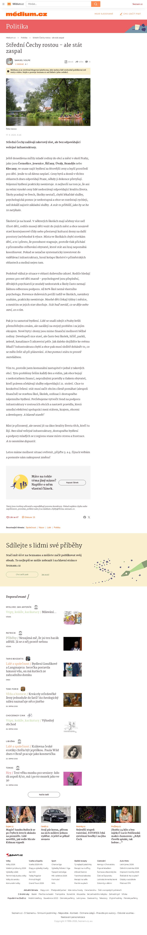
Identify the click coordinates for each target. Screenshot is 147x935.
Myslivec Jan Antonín (18, 607)
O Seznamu (30, 913)
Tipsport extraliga (59, 872)
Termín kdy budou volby (16, 876)
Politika (57, 527)
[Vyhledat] (95, 4)
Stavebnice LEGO (50, 898)
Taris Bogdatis (14, 659)
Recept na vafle (80, 879)
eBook (70, 62)
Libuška (10, 741)
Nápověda (63, 913)
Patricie (11, 633)
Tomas (9, 768)
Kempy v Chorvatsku (106, 864)
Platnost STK (125, 883)
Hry (8, 773)
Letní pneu (81, 898)
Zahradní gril (114, 894)
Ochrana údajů (87, 913)
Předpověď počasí (58, 890)
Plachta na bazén (46, 894)
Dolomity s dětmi (104, 883)
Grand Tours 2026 (36, 883)
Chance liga (57, 864)
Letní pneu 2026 (127, 864)
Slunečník (71, 894)
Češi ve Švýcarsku (104, 876)
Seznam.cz (138, 4)
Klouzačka (81, 894)
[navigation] (3, 4)
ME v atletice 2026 (59, 876)
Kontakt (74, 913)
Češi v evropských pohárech (110, 890)
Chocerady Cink (15, 715)
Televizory (103, 898)
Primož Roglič (35, 879)
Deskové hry (92, 898)
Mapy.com (44, 890)
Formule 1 (56, 879)
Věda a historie (16, 694)
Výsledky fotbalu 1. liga (61, 868)
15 (89, 62)
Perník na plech (81, 883)
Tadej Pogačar (35, 876)
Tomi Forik (12, 689)
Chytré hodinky (115, 898)
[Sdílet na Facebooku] (84, 517)
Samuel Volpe (22, 60)
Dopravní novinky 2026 (129, 872)
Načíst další (44, 795)
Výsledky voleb (12, 872)
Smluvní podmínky (47, 913)
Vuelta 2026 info (35, 864)
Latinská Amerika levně (107, 879)
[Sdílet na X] (89, 517)
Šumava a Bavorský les (106, 872)
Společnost (31, 527)
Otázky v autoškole (128, 879)
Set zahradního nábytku (97, 894)
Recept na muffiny (82, 868)
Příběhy (11, 638)
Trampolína (60, 894)
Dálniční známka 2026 (129, 868)
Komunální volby (13, 883)
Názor (41, 527)
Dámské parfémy (67, 898)
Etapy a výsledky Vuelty (38, 868)
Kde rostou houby (75, 890)
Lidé (49, 527)
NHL (53, 883)
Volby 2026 (10, 864)
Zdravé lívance (80, 872)
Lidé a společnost (17, 664)
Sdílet (81, 62)
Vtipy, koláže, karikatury (22, 612)
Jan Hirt (32, 872)
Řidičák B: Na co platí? (129, 876)
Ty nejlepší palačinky (83, 864)
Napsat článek (72, 482)
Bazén (34, 894)
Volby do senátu (12, 879)
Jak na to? (45, 575)
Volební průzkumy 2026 (16, 868)
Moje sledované (104, 14)
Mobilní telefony (35, 898)
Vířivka (124, 894)
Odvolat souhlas (125, 913)
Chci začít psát (132, 14)
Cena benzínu (90, 890)
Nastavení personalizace (73, 917)
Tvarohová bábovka (82, 876)
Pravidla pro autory (106, 913)
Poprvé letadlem (104, 868)
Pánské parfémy (131, 898)
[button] (48, 102)
